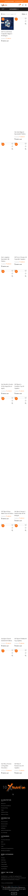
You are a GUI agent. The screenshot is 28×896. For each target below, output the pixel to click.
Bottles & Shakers (5, 850)
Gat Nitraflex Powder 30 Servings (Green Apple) (7, 386)
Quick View (12, 24)
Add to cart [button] (6, 41)
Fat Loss (3, 844)
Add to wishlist (12, 18)
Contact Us (4, 826)
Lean (2, 846)
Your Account (4, 821)
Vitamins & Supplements (7, 848)
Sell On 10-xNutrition (6, 830)
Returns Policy (4, 814)
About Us (3, 803)
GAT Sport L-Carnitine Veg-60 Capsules (19, 386)
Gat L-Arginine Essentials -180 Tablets (5, 259)
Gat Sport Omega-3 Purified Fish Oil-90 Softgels (19, 513)
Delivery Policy (4, 812)
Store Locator (4, 823)
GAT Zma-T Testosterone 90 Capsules (19, 765)
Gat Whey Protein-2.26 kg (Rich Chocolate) (6, 765)
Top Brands (4, 868)
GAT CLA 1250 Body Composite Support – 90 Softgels (7, 33)
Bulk (2, 842)
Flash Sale (3, 862)
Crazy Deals (4, 864)
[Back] (3, 9)
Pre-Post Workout (5, 839)
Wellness (3, 860)
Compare (12, 21)
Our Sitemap (4, 832)
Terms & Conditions (6, 805)
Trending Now (4, 866)
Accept (14, 893)
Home (3, 14)
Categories (13, 9)
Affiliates (3, 828)
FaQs (2, 810)
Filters (23, 14)
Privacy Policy (4, 808)
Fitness (3, 857)
